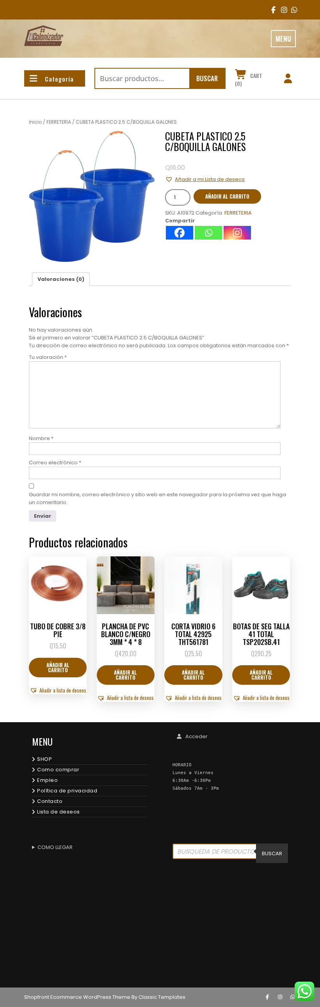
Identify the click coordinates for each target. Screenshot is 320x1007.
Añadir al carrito (227, 196)
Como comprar (58, 769)
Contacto (49, 801)
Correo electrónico (55, 462)
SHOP (44, 759)
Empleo (47, 780)
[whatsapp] (293, 997)
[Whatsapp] (208, 233)
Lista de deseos (58, 811)
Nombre (41, 438)
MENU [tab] (283, 39)
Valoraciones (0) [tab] (60, 279)
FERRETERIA (58, 122)
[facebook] (271, 10)
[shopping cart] (241, 76)
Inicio (35, 122)
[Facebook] (179, 233)
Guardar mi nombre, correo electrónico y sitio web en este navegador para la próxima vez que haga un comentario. (157, 498)
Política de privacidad (67, 790)
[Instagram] (237, 233)
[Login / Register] (288, 79)
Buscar (207, 78)
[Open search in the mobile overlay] (230, 853)
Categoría (59, 79)
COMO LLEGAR (55, 847)
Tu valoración (48, 357)
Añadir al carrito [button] (57, 667)
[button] (205, 179)
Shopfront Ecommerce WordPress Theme (77, 997)
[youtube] (291, 10)
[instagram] (281, 10)
